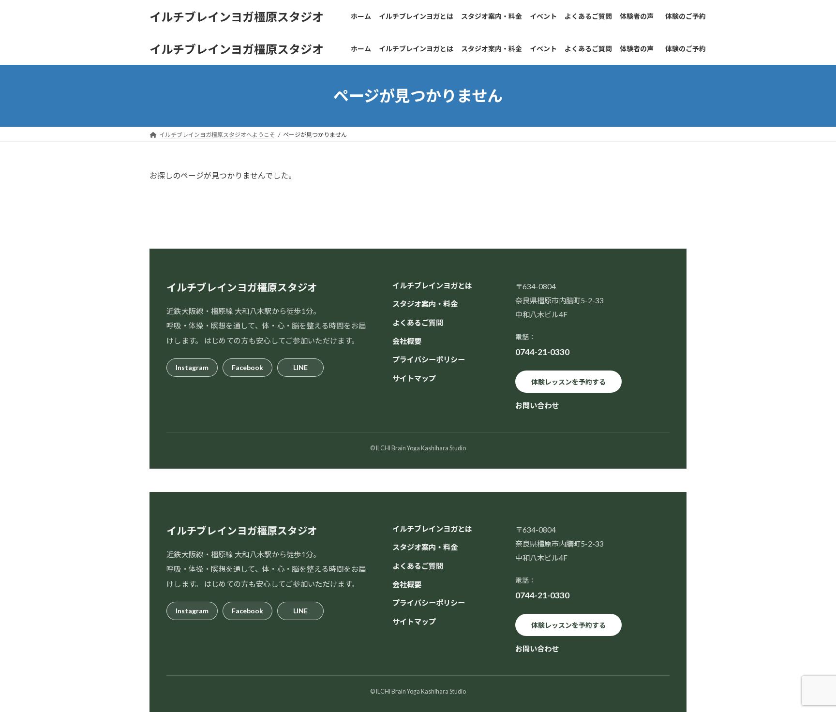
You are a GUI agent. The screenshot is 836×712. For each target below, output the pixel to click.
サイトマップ (414, 377)
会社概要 (406, 341)
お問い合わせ (537, 405)
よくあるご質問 (417, 322)
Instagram (192, 367)
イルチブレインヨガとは (432, 285)
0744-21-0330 (542, 352)
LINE (300, 367)
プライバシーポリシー (428, 359)
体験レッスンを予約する (568, 381)
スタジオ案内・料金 (425, 303)
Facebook (247, 367)
